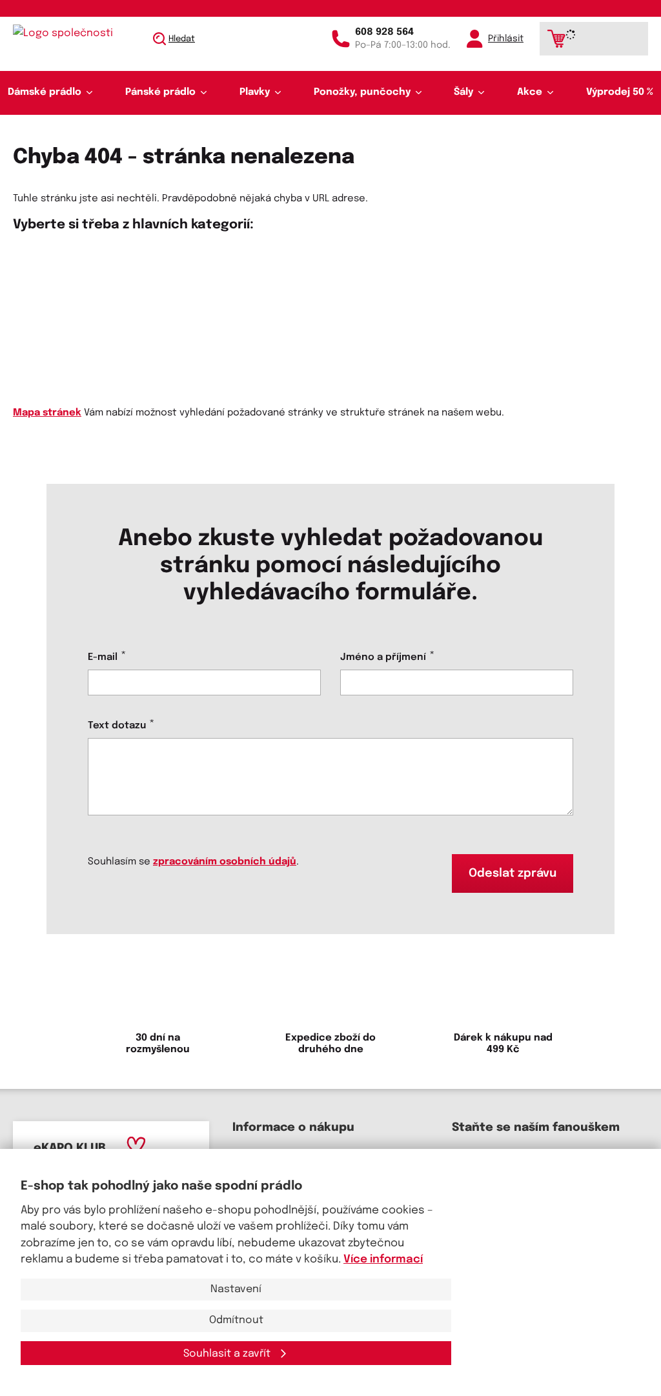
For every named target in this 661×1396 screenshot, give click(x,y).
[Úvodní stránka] (75, 33)
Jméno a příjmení (383, 657)
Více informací (383, 1259)
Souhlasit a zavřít (228, 1353)
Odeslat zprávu (512, 873)
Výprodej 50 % (619, 92)
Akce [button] (529, 92)
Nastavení (235, 1289)
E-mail (102, 657)
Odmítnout (236, 1320)
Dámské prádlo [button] (44, 92)
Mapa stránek (47, 413)
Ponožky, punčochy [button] (362, 92)
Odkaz (28, 300)
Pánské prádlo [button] (160, 92)
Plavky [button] (254, 92)
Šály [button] (463, 92)
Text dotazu (117, 726)
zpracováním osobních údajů (224, 862)
